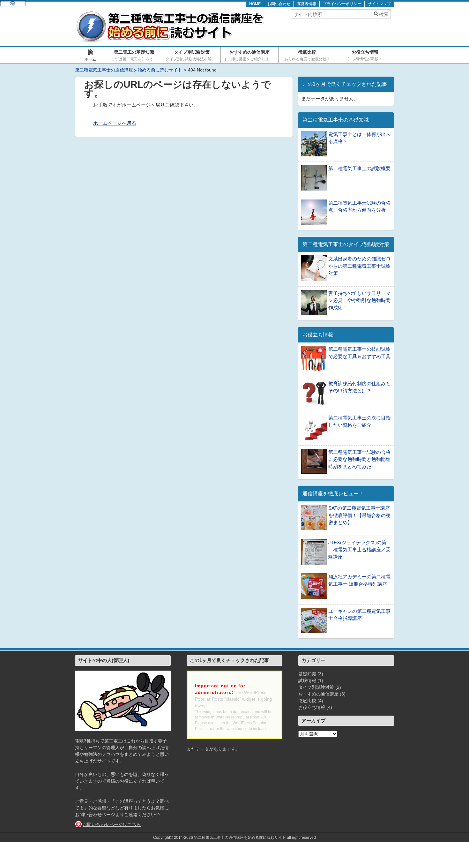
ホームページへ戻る (114, 123)
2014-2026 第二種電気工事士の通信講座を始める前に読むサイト (230, 837)
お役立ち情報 (365, 55)
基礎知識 (307, 673)
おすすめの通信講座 (250, 55)
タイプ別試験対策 (192, 55)
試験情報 (307, 680)
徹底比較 (307, 55)
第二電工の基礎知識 (134, 55)
